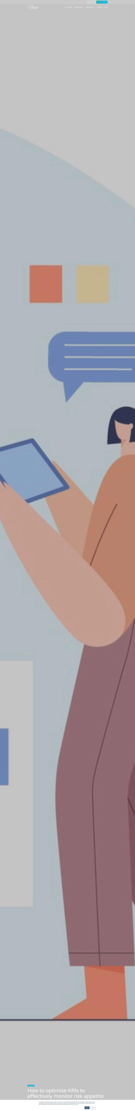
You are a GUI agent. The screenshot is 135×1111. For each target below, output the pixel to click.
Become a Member (102, 2)
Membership (90, 7)
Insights (99, 7)
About (106, 7)
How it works (68, 7)
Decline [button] (93, 1107)
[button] (84, 2)
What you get (78, 7)
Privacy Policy (75, 1104)
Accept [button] (87, 1107)
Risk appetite (31, 1085)
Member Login (91, 2)
